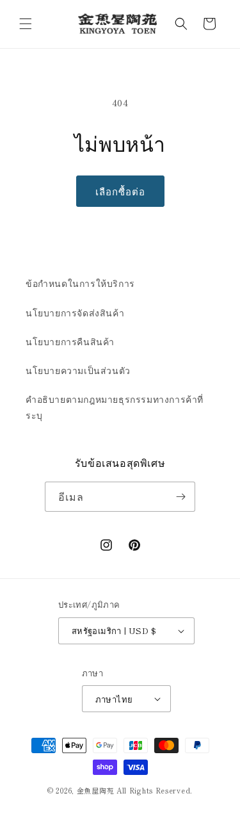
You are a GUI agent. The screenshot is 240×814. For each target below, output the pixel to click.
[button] (26, 24)
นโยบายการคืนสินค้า (70, 341)
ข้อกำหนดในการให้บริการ (80, 283)
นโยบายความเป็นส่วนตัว (78, 370)
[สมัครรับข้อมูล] (180, 497)
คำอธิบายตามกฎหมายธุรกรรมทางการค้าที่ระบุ (115, 407)
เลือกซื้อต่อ (120, 191)
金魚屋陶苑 (96, 790)
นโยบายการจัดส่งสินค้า (75, 312)
